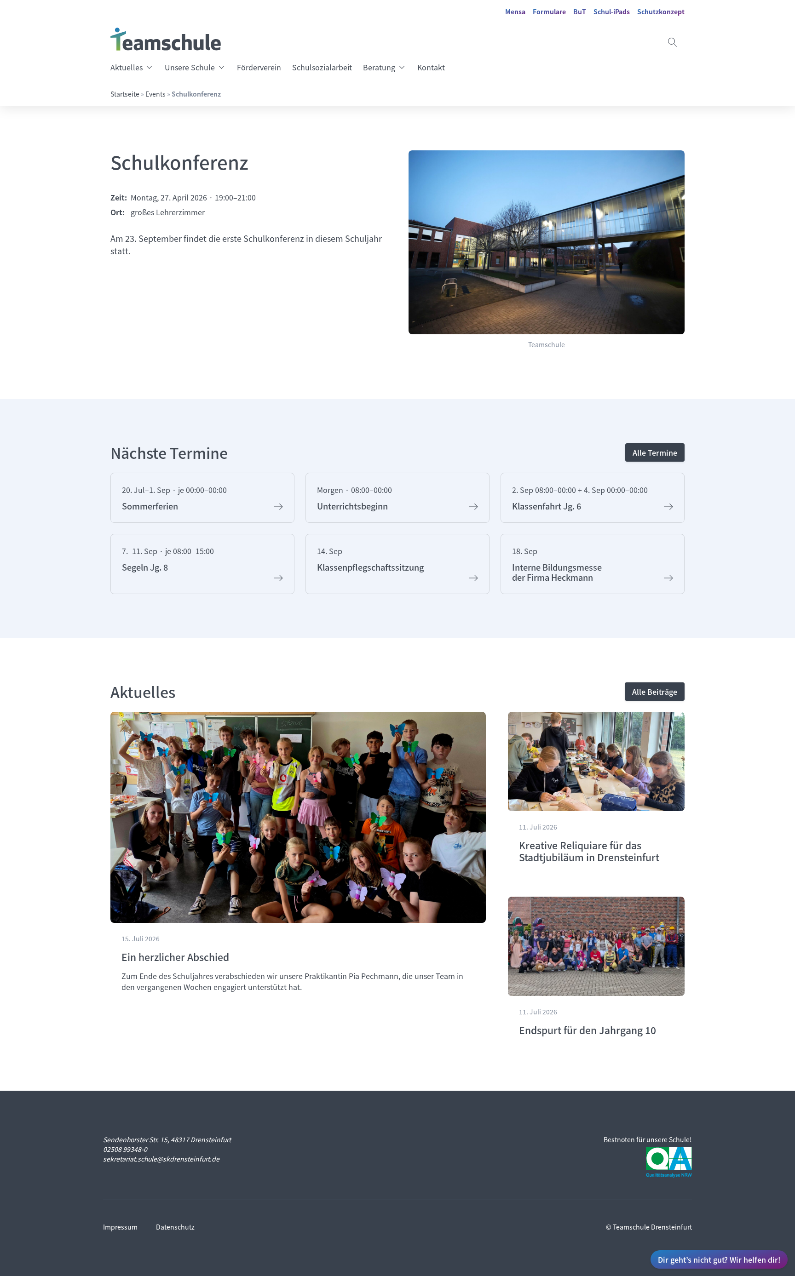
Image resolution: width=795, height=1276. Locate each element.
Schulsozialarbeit (322, 67)
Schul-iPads (611, 11)
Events (155, 93)
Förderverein (259, 67)
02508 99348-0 (125, 1149)
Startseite (124, 93)
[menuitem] (134, 67)
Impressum (120, 1226)
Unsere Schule (190, 67)
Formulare (549, 11)
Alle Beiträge (654, 691)
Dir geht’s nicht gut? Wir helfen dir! (719, 1259)
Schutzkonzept (661, 11)
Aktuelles (126, 67)
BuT (579, 11)
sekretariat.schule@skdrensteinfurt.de (161, 1158)
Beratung (379, 67)
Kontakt (431, 67)
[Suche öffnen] (673, 42)
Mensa (515, 11)
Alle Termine (655, 452)
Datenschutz (175, 1226)
